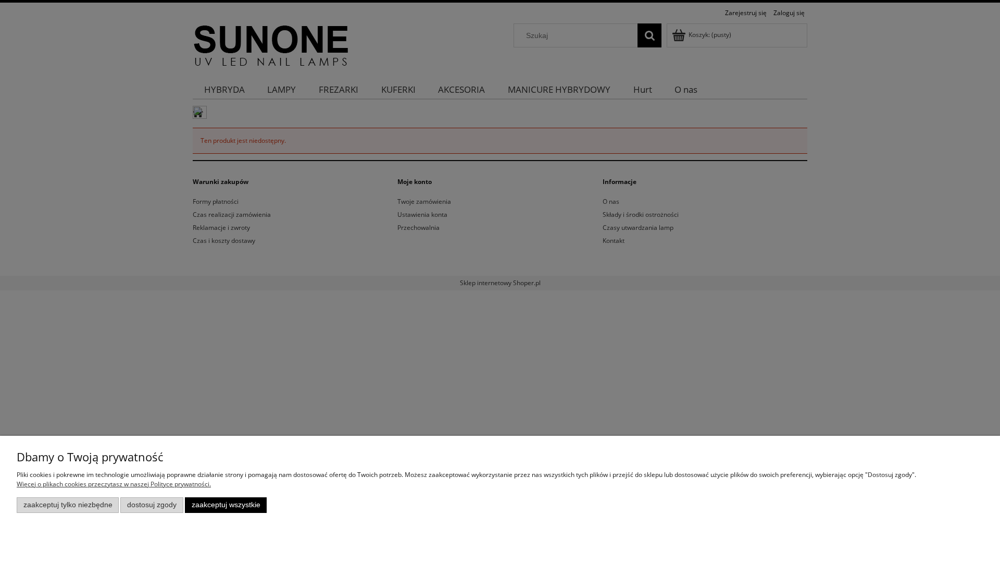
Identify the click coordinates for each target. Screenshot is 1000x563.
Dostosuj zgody (152, 505)
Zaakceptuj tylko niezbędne (68, 505)
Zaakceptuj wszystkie (226, 505)
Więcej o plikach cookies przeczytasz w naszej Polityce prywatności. (114, 484)
